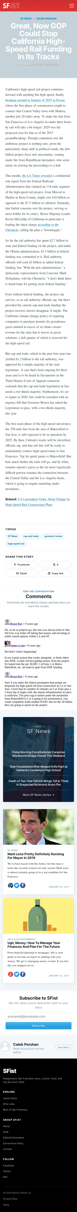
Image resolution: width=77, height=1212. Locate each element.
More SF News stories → (38, 794)
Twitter (7, 1171)
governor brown (53, 536)
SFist (9, 1070)
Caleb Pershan (46, 18)
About (6, 1126)
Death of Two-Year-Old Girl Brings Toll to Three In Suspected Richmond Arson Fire (38, 782)
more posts (27, 1048)
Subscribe (38, 1025)
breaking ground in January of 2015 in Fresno (35, 100)
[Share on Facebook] (23, 885)
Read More (63, 1047)
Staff (5, 1131)
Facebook (8, 1165)
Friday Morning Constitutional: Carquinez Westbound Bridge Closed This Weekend (38, 753)
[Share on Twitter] (17, 885)
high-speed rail (16, 543)
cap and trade (30, 536)
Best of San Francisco (15, 1109)
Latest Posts (10, 1098)
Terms (6, 1204)
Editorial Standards (13, 1137)
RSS (5, 1176)
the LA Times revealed (37, 175)
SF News (26, 18)
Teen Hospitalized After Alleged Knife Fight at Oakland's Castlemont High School (39, 768)
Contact (7, 1149)
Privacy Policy (10, 1198)
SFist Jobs (9, 1103)
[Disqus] (38, 662)
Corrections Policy (13, 1143)
